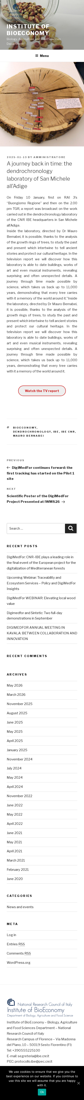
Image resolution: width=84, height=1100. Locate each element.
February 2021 (18, 870)
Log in (11, 935)
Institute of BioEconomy (28, 29)
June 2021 (14, 833)
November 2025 (19, 704)
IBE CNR (68, 431)
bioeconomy (25, 427)
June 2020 (15, 879)
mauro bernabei (28, 435)
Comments (19, 953)
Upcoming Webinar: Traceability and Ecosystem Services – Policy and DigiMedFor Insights (41, 583)
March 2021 (16, 860)
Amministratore (49, 157)
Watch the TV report (42, 391)
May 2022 (14, 814)
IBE (56, 431)
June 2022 (15, 805)
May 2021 (14, 842)
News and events (20, 907)
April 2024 (15, 787)
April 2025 (15, 741)
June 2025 (15, 722)
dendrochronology (32, 431)
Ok (42, 1092)
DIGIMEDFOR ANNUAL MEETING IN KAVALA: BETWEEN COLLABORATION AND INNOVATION (42, 633)
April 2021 (14, 851)
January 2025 (17, 750)
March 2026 (16, 695)
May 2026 (15, 685)
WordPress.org (18, 963)
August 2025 (17, 713)
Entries (16, 944)
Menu (44, 56)
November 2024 (19, 759)
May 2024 (15, 778)
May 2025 (15, 732)
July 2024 (14, 768)
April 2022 (15, 824)
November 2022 (19, 796)
